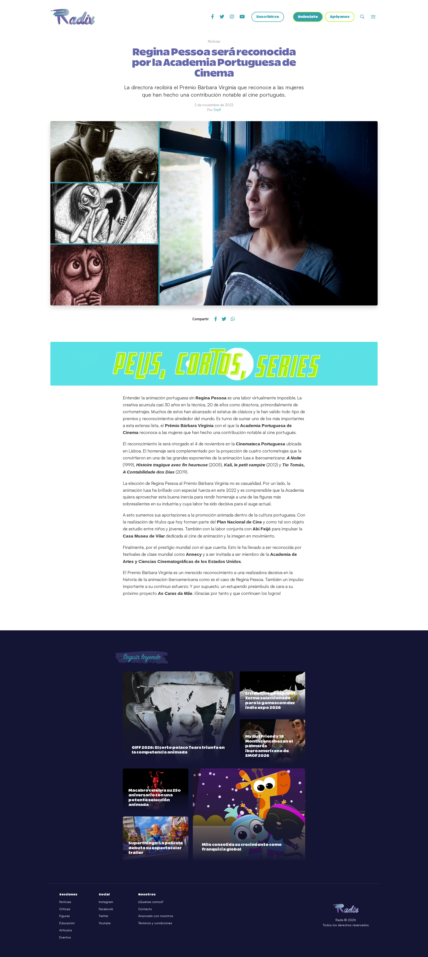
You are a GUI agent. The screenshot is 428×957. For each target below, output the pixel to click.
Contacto (145, 909)
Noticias (65, 902)
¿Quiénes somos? (150, 902)
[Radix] (72, 17)
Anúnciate (308, 17)
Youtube (105, 923)
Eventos (65, 937)
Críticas (64, 909)
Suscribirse (267, 17)
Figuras (64, 916)
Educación (67, 923)
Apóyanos (340, 17)
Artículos (65, 930)
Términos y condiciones (155, 923)
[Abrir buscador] (362, 17)
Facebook (106, 909)
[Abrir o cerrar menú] (373, 16)
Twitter (103, 916)
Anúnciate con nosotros (155, 916)
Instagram (106, 902)
